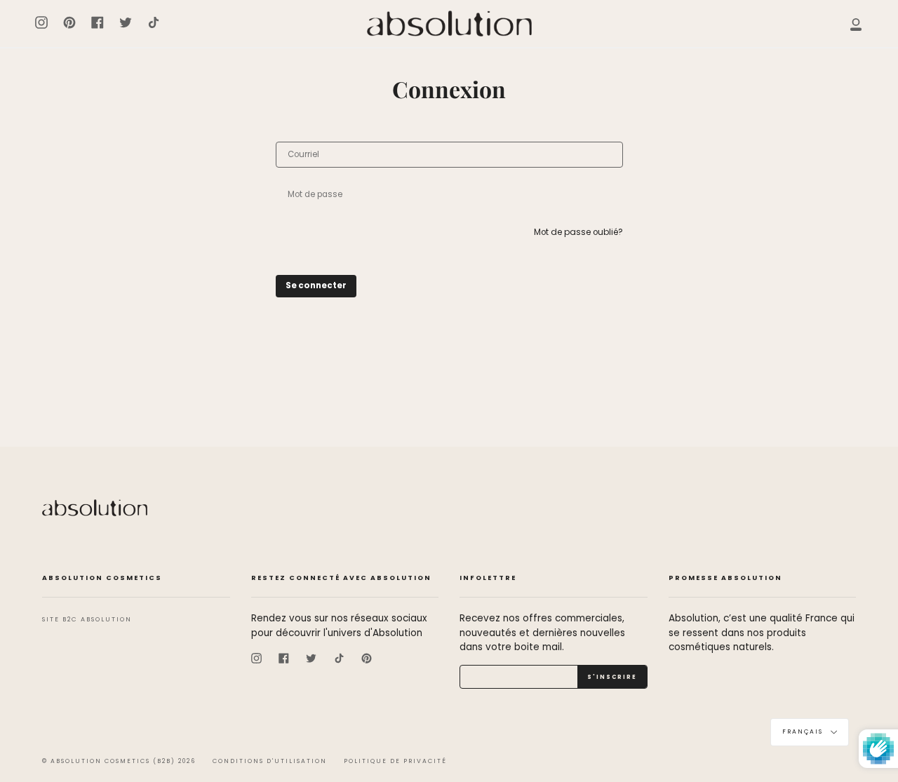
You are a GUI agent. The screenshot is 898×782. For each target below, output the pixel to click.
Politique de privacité (395, 761)
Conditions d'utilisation (270, 761)
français (804, 732)
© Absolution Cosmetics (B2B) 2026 (119, 761)
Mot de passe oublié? (578, 232)
